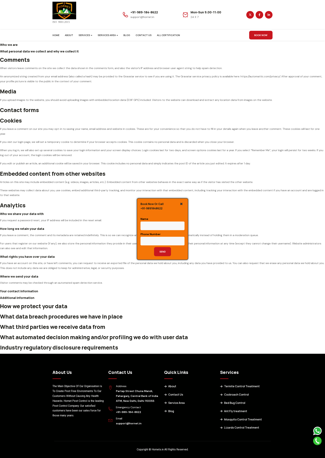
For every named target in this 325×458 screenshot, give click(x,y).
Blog (126, 35)
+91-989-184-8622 (144, 12)
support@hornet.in (129, 423)
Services (84, 35)
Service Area (176, 403)
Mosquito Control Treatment (243, 419)
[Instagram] (269, 15)
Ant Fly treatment (235, 411)
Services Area (107, 35)
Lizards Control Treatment (241, 427)
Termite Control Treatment (242, 386)
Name (144, 219)
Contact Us (143, 35)
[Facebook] (259, 15)
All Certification (168, 35)
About (69, 35)
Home (55, 35)
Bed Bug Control (234, 403)
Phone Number (150, 234)
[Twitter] (250, 15)
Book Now (260, 35)
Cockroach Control (236, 394)
